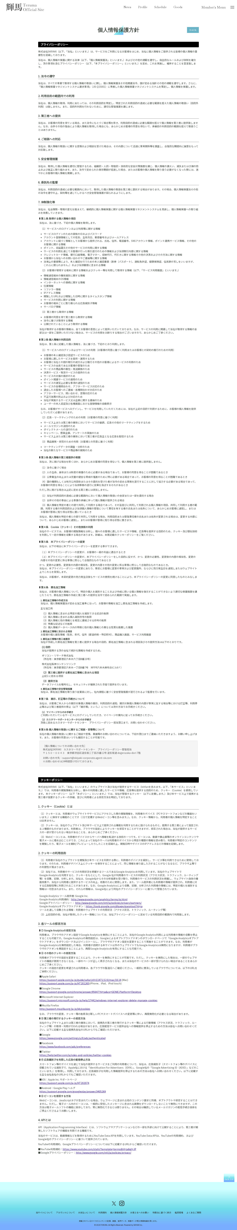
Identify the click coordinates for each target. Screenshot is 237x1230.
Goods (177, 7)
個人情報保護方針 (118, 1212)
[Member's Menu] (232, 8)
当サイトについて (44, 1212)
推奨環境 (179, 1212)
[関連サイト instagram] (121, 1203)
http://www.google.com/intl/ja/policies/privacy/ (103, 1152)
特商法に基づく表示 (162, 1212)
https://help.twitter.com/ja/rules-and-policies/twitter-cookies (75, 1055)
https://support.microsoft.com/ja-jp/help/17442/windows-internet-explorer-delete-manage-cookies (98, 1000)
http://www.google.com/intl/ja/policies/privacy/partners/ (108, 903)
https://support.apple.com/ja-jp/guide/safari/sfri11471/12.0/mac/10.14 (80, 980)
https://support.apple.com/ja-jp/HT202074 (64, 1083)
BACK (192, 30)
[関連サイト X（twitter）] (114, 1203)
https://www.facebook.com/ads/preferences (65, 1046)
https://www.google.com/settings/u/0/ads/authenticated (72, 1038)
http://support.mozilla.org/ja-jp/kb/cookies (64, 1009)
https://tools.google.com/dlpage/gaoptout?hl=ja (114, 906)
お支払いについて (86, 1212)
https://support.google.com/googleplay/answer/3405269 (72, 1091)
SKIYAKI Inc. (138, 1225)
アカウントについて (65, 1212)
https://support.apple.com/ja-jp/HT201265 (64, 983)
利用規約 (102, 1212)
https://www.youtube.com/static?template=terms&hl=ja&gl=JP (99, 1149)
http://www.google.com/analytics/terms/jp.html (99, 899)
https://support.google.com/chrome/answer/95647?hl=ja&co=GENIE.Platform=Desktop (90, 992)
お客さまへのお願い (139, 1212)
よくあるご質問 (194, 1212)
